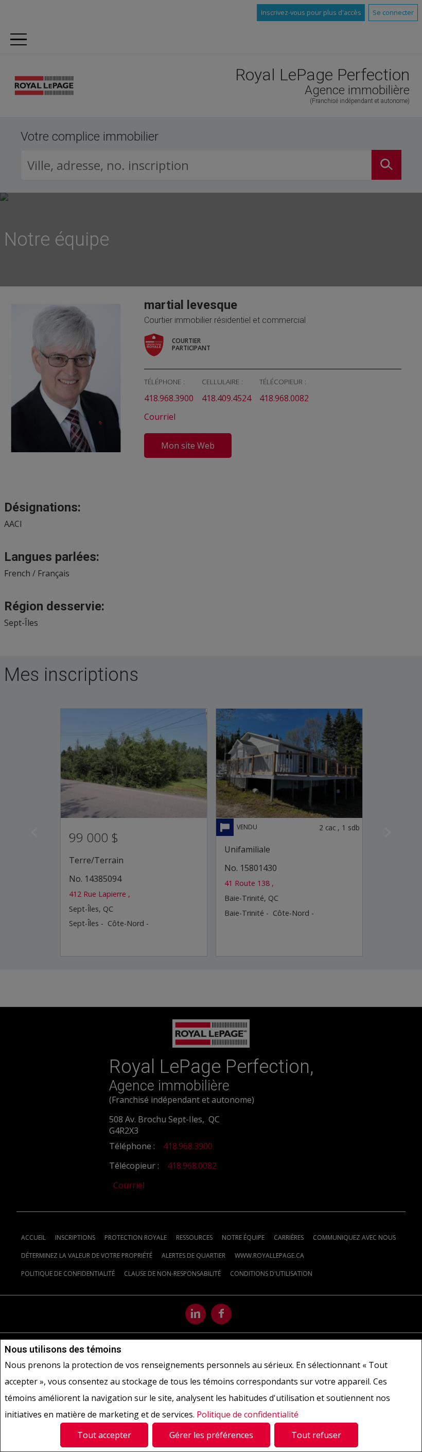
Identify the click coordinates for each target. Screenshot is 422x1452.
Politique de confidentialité (247, 1414)
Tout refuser (316, 1435)
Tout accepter (104, 1435)
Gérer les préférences (211, 1435)
